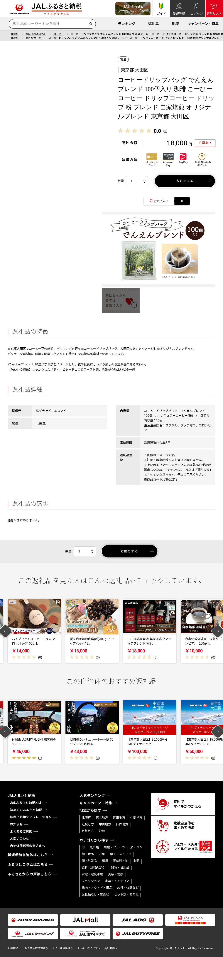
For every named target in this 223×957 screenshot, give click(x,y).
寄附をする (185, 181)
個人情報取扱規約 (35, 948)
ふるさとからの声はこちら (30, 874)
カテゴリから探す (94, 840)
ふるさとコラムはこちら (28, 864)
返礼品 (153, 24)
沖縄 (102, 831)
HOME (15, 34)
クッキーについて (87, 948)
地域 (175, 24)
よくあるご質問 (21, 831)
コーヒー (58, 34)
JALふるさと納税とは (26, 802)
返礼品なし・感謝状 (95, 894)
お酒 (136, 860)
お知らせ (16, 824)
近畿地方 (88, 824)
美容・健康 (115, 874)
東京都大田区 (33, 38)
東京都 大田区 (134, 70)
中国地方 (105, 824)
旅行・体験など (128, 887)
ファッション (91, 881)
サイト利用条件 (61, 948)
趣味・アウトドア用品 (97, 887)
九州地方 (88, 831)
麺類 (105, 860)
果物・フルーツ (114, 847)
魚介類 (94, 847)
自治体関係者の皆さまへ (27, 846)
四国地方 (122, 824)
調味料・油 (120, 860)
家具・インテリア (117, 881)
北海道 (86, 817)
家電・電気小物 (92, 874)
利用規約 (13, 948)
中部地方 (136, 817)
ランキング (126, 24)
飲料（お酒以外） (35, 34)
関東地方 (119, 817)
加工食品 (88, 854)
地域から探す (90, 810)
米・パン (136, 847)
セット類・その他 (126, 894)
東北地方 (102, 817)
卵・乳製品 (89, 860)
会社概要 (109, 948)
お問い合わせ (19, 838)
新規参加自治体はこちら (28, 855)
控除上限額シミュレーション (31, 817)
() (165, 131)
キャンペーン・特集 (203, 24)
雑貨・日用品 (120, 867)
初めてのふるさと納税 (26, 810)
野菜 (102, 854)
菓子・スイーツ (120, 854)
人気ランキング (92, 796)
